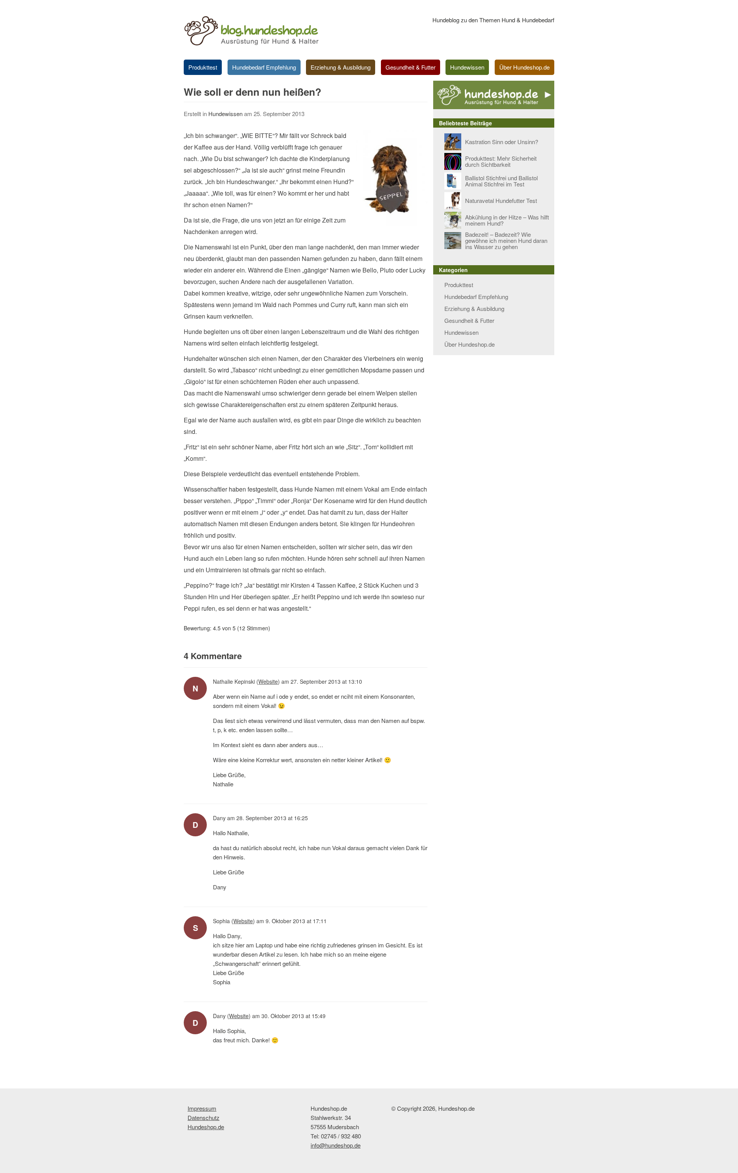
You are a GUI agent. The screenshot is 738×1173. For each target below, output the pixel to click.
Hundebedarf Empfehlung (264, 67)
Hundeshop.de (206, 1127)
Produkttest (202, 67)
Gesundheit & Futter (410, 67)
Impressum (202, 1108)
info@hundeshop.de (336, 1145)
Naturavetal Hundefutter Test (501, 200)
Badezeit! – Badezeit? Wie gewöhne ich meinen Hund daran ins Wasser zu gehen (506, 240)
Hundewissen (467, 67)
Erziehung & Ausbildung (341, 67)
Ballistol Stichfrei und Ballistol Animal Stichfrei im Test (501, 181)
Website (268, 681)
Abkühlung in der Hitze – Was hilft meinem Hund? (507, 220)
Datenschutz (203, 1117)
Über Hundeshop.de (524, 67)
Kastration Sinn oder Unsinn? (501, 142)
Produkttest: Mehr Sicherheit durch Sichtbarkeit (501, 161)
